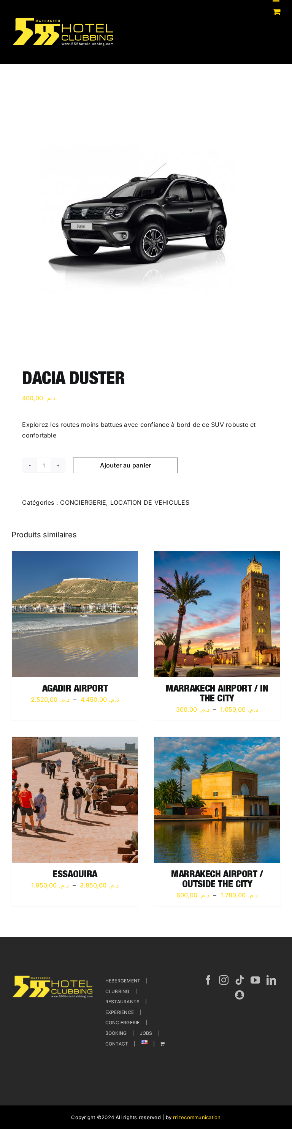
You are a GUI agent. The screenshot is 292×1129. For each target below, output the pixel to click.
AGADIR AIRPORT (75, 689)
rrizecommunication (197, 1117)
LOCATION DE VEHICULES (149, 502)
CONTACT (117, 1044)
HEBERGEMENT (123, 981)
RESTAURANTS (122, 1001)
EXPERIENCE (119, 1012)
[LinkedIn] (271, 980)
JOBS (146, 1033)
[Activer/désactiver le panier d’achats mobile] (277, 12)
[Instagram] (224, 980)
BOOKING (116, 1033)
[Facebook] (208, 980)
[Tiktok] (239, 980)
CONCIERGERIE (83, 502)
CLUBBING (117, 991)
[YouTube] (255, 980)
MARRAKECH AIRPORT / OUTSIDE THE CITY (217, 880)
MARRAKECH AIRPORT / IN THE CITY (217, 694)
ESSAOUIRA (74, 875)
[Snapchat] (239, 995)
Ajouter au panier (125, 465)
